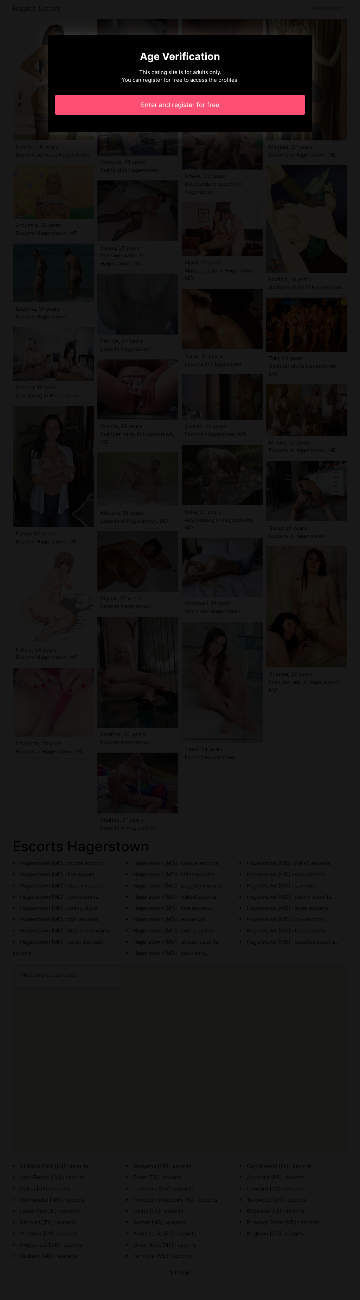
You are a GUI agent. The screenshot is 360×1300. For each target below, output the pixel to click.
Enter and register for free (180, 104)
